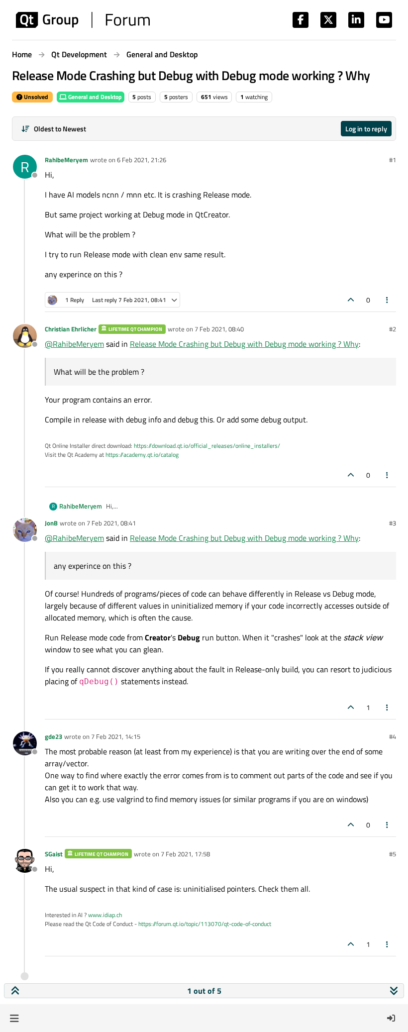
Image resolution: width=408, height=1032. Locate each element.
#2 (392, 329)
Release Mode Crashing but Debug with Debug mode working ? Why (244, 344)
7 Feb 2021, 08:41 (111, 523)
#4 (392, 736)
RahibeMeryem (66, 160)
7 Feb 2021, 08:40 (219, 329)
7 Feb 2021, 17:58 (185, 854)
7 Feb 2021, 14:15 (115, 736)
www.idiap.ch (105, 915)
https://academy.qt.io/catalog (142, 454)
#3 (392, 523)
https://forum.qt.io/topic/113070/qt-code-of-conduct (204, 924)
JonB (51, 523)
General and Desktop (94, 97)
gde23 (53, 736)
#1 (392, 160)
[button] (14, 1018)
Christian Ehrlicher (71, 329)
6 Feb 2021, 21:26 (141, 160)
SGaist (54, 854)
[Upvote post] (351, 300)
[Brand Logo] (83, 20)
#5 (392, 854)
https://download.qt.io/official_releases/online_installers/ (207, 445)
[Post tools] (388, 300)
